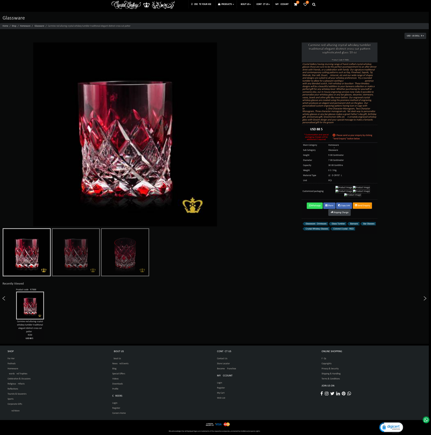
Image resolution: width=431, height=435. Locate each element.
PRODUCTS (226, 4)
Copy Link (345, 205)
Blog (114, 368)
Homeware (25, 26)
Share (330, 205)
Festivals (11, 363)
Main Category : (310, 145)
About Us (116, 358)
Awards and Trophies (17, 373)
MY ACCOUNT (282, 4)
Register (116, 408)
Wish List (221, 398)
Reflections (13, 389)
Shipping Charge (341, 212)
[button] (391, 428)
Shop (14, 26)
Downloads (117, 384)
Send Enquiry (363, 205)
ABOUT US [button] (244, 4)
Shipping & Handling (331, 373)
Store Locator (223, 363)
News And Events (120, 363)
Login (114, 403)
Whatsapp (316, 205)
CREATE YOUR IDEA (203, 4)
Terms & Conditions (331, 379)
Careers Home (119, 413)
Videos (115, 379)
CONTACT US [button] (262, 4)
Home (5, 26)
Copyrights (326, 363)
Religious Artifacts (16, 384)
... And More (14, 411)
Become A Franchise (226, 368)
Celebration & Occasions (19, 379)
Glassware (39, 26)
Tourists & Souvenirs (17, 394)
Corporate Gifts (15, 404)
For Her (11, 358)
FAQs (324, 358)
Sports (10, 399)
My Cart (221, 393)
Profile (115, 389)
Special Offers (118, 373)
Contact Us (222, 358)
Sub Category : (310, 150)
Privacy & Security (330, 368)
